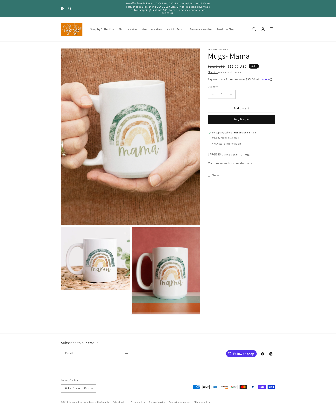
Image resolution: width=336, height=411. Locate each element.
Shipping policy (202, 402)
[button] (254, 29)
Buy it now (241, 119)
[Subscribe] (126, 353)
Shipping (213, 72)
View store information (226, 143)
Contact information (179, 402)
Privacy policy (138, 402)
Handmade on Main (79, 402)
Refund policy (120, 402)
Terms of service (157, 402)
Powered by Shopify (99, 402)
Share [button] (215, 175)
